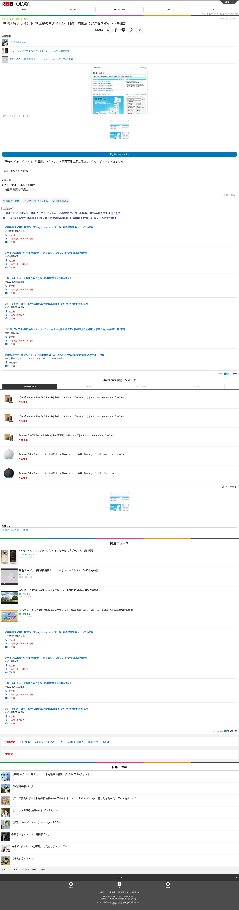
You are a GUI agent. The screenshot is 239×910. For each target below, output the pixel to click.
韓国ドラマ (93, 741)
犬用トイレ (197, 386)
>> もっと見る (229, 486)
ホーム (24, 9)
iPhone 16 (25, 741)
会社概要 (121, 892)
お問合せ (102, 892)
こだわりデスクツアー (45, 741)
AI (62, 741)
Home (71, 887)
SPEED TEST (119, 9)
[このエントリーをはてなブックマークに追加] (139, 30)
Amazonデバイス (30, 386)
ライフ (214, 9)
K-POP (106, 741)
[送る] (123, 30)
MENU (227, 2)
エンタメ (167, 9)
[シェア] (116, 30)
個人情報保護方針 (133, 892)
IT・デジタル (72, 9)
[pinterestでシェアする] (131, 30)
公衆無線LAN (61, 200)
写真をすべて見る (121, 154)
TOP (119, 877)
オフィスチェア (85, 386)
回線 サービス (12, 200)
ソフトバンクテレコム (37, 200)
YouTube (168, 887)
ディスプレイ (141, 386)
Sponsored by (217, 374)
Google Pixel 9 (75, 741)
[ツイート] (108, 30)
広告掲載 (111, 892)
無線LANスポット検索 (16, 529)
